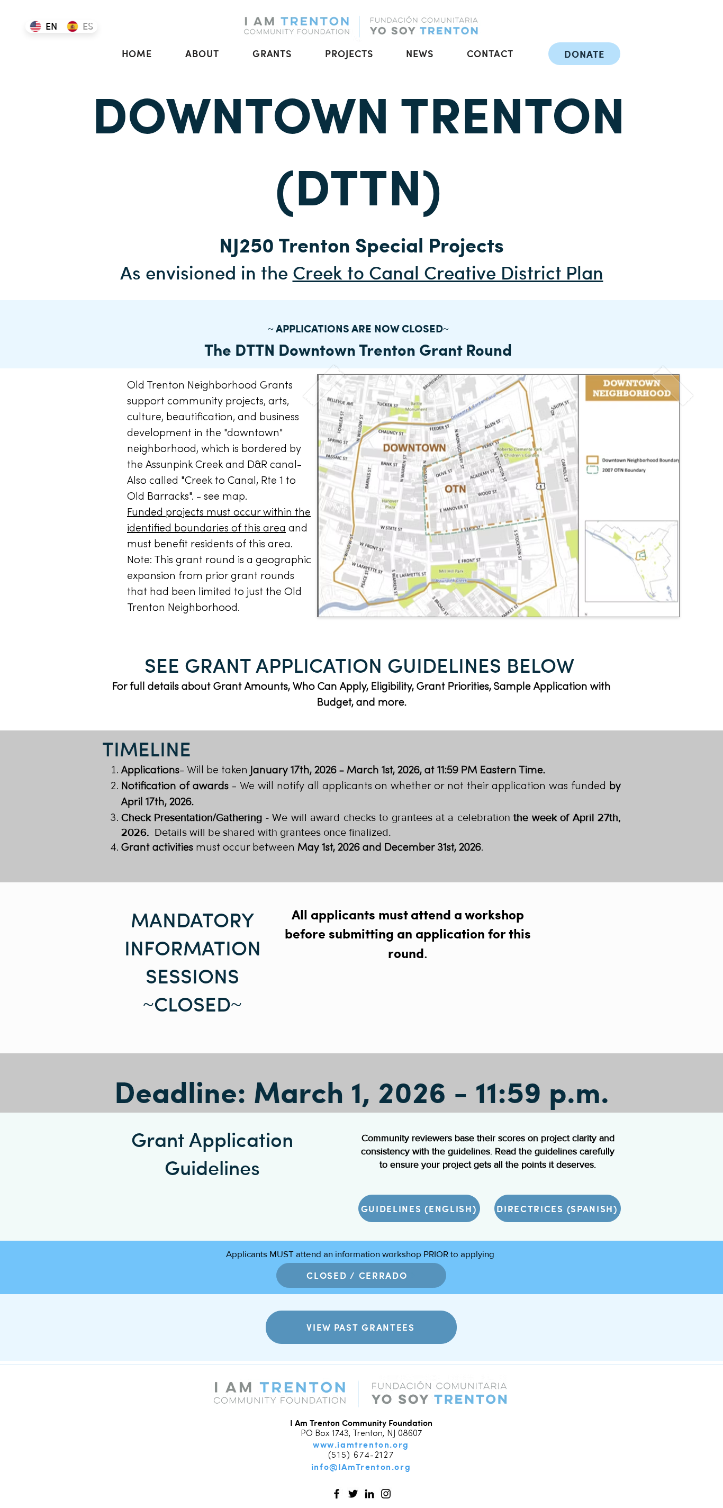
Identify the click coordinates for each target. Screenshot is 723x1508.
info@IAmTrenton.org (361, 1466)
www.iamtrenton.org (361, 1444)
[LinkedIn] (369, 1493)
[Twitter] (353, 1493)
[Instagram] (385, 1493)
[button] (202, 53)
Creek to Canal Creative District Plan (448, 272)
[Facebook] (336, 1493)
